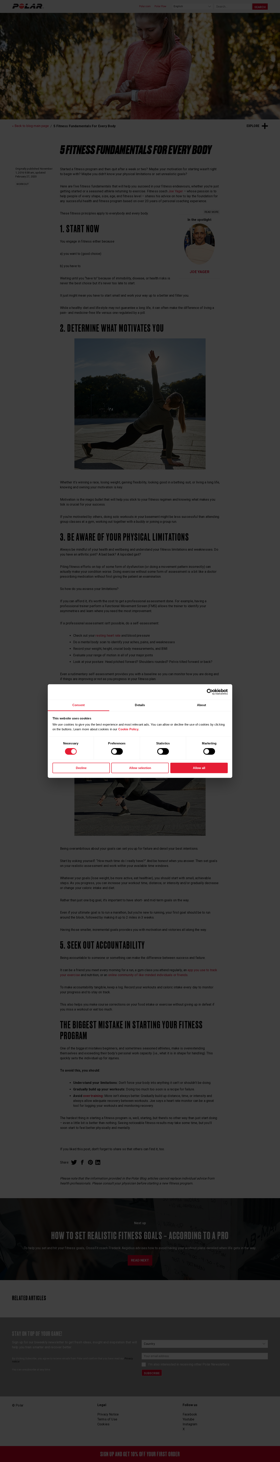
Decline (81, 768)
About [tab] (201, 705)
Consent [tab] (78, 705)
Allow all (199, 768)
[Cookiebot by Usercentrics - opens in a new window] (210, 692)
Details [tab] (140, 705)
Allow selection (140, 768)
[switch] (117, 751)
